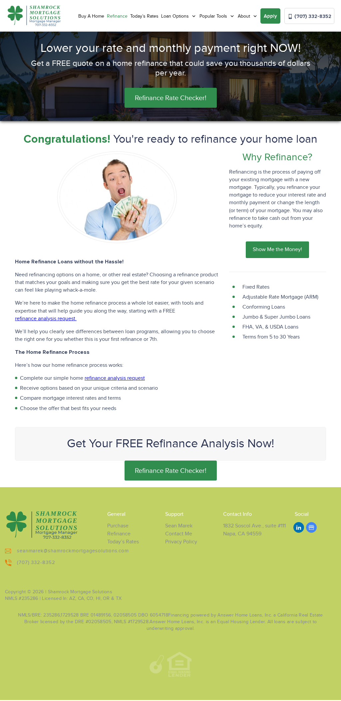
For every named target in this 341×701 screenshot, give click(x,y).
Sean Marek (178, 526)
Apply (270, 16)
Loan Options (175, 16)
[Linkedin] (298, 527)
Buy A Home (91, 16)
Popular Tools (213, 16)
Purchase (118, 526)
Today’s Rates (144, 16)
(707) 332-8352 (312, 16)
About (244, 16)
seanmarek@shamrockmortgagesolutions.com (73, 551)
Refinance (117, 16)
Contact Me (178, 534)
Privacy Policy (181, 542)
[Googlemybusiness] (311, 527)
